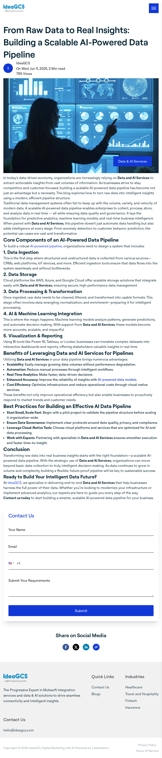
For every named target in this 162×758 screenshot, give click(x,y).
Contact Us (100, 687)
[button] (12, 565)
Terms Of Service (147, 751)
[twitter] (76, 647)
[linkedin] (86, 647)
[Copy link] (96, 647)
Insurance (132, 707)
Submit (81, 610)
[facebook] (65, 647)
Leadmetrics (100, 748)
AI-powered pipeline (46, 246)
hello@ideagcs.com (18, 730)
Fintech (131, 701)
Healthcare (133, 687)
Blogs (96, 694)
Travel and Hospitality (142, 694)
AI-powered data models (117, 379)
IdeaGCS (15, 483)
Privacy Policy (147, 745)
